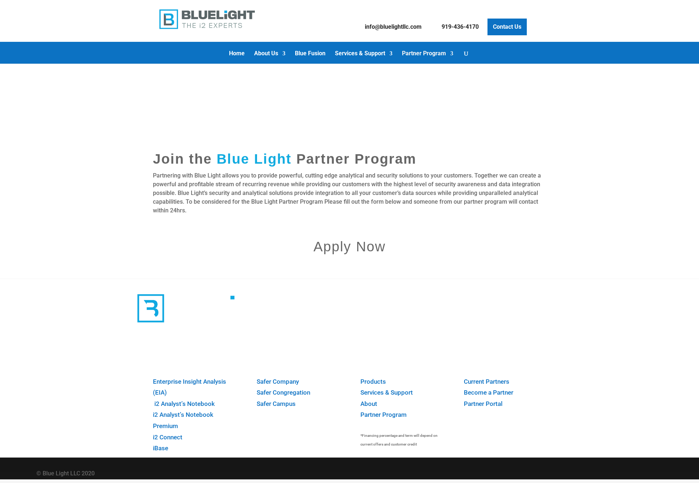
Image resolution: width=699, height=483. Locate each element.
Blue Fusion (310, 54)
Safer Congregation (283, 392)
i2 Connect (167, 437)
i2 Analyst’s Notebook (184, 403)
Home (237, 54)
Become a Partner (488, 392)
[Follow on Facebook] (600, 472)
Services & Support (360, 54)
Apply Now (349, 246)
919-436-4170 (460, 26)
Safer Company (278, 381)
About (368, 403)
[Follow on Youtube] (645, 472)
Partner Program (424, 54)
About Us (266, 54)
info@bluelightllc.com (393, 26)
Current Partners (486, 381)
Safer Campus (276, 403)
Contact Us (507, 26)
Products (373, 381)
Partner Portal (483, 403)
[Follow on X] (623, 472)
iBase (160, 448)
